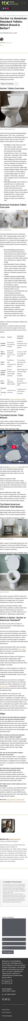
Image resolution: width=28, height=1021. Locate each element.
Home (1, 15)
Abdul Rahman (8, 42)
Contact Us (7, 982)
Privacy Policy (6, 1009)
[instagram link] (3, 999)
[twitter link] (6, 999)
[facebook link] (9, 999)
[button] (22, 3)
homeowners (4, 686)
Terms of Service (6, 1012)
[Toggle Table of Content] (15, 84)
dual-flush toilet (14, 467)
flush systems (22, 649)
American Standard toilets (17, 399)
